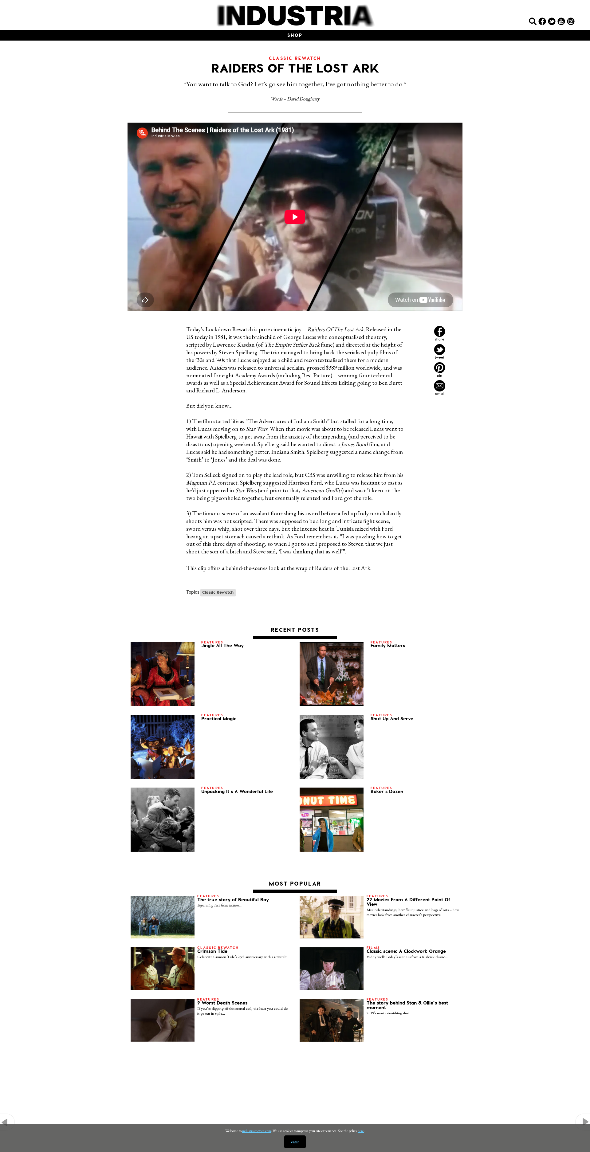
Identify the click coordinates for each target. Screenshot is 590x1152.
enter (295, 1141)
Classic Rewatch (218, 592)
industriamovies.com (256, 1130)
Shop (294, 35)
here (361, 1130)
